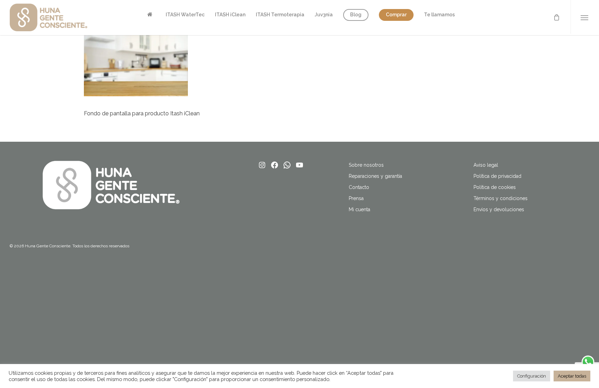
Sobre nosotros (366, 165)
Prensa (356, 198)
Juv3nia (324, 14)
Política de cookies (495, 187)
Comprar (396, 14)
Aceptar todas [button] (572, 376)
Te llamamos (439, 14)
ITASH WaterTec (185, 14)
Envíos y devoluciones (499, 209)
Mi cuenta (359, 209)
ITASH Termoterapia (280, 14)
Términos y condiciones (501, 198)
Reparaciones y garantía (375, 176)
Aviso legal (486, 165)
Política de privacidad (497, 176)
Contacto (359, 187)
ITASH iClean (230, 14)
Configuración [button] (531, 376)
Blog (356, 14)
